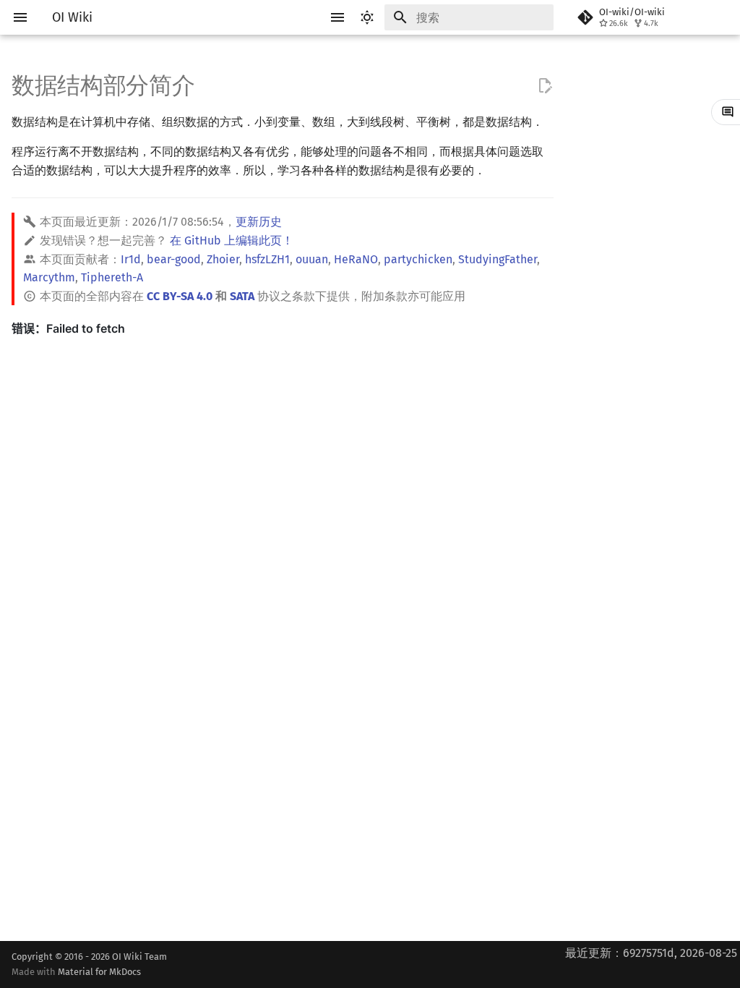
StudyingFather (497, 259)
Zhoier (223, 259)
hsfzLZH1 (267, 259)
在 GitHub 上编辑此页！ (231, 240)
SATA (242, 296)
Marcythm (49, 277)
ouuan (312, 259)
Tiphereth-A (112, 277)
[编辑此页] (545, 86)
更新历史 (259, 222)
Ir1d (131, 259)
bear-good (174, 259)
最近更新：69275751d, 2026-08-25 (651, 953)
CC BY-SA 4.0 (179, 296)
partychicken (418, 259)
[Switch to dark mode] (367, 17)
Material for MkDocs (99, 971)
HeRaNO (356, 259)
